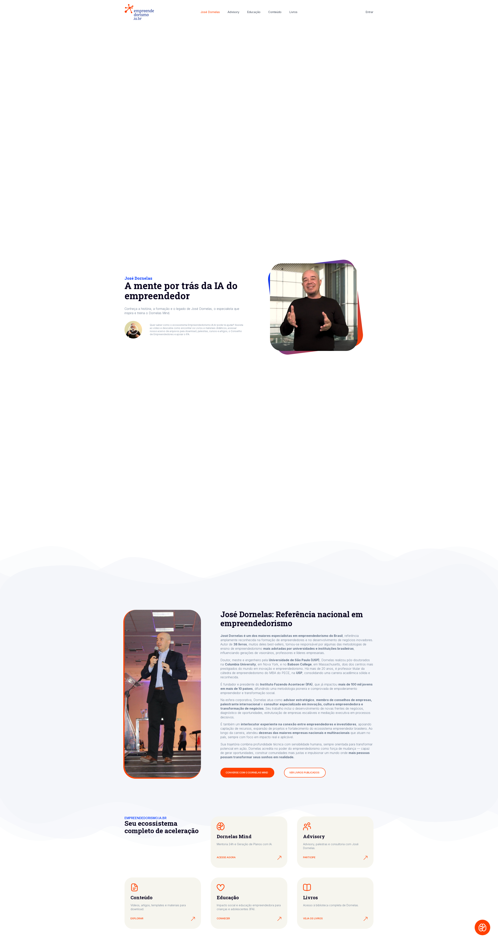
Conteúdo (274, 12)
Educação (253, 12)
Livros (293, 12)
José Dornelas (210, 12)
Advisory (233, 12)
